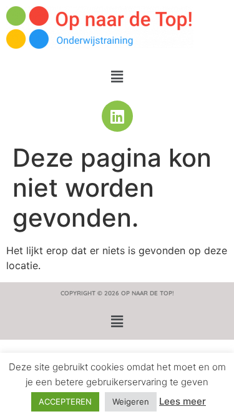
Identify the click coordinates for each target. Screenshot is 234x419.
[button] (116, 76)
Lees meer (182, 401)
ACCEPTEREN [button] (65, 402)
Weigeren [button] (130, 402)
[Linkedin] (117, 116)
